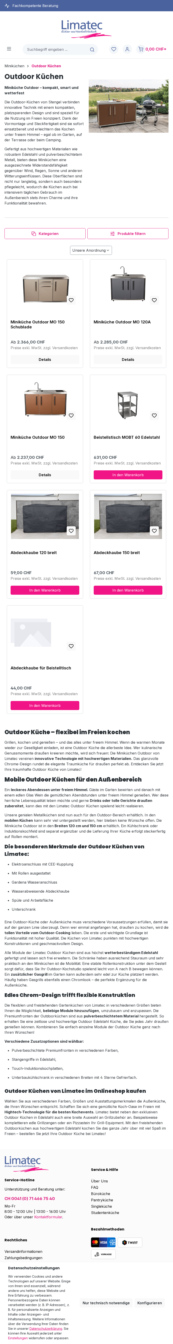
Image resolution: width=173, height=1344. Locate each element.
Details (45, 359)
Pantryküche (102, 1200)
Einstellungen (18, 1338)
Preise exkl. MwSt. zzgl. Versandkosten (44, 348)
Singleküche (101, 1206)
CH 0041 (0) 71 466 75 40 (30, 1198)
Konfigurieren (149, 1303)
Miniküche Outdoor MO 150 (38, 437)
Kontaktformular (48, 1217)
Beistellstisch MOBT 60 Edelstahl (127, 437)
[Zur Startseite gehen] (86, 29)
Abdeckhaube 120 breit (34, 552)
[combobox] (55, 49)
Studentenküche (105, 1212)
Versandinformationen (23, 1251)
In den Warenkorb (128, 475)
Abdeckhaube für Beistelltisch (41, 668)
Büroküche (100, 1193)
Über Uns (99, 1181)
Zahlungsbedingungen (23, 1258)
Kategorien (48, 233)
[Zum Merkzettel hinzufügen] (71, 300)
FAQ (94, 1187)
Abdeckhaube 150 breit (117, 552)
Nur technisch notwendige (106, 1303)
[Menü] (9, 48)
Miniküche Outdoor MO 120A (122, 322)
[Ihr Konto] (127, 49)
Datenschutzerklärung (46, 1328)
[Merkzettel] (114, 49)
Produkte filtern (131, 233)
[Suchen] (92, 49)
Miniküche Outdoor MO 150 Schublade (38, 324)
